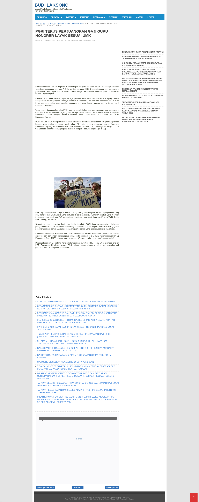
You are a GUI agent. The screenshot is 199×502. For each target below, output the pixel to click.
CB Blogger (94, 499)
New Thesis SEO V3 (72, 499)
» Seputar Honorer (63, 40)
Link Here (125, 497)
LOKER (151, 17)
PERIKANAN (99, 17)
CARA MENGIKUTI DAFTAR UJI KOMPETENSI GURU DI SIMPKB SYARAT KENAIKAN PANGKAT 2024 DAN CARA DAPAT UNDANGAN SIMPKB (77, 307)
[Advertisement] (77, 65)
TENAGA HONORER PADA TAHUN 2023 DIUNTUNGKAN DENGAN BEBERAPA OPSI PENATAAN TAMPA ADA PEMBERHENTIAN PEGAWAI (76, 367)
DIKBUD (71, 17)
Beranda (42, 17)
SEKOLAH (127, 17)
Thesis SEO (114, 499)
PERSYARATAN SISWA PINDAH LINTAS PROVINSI (143, 52)
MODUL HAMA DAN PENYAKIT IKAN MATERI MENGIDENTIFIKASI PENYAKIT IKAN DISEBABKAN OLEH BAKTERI (141, 119)
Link (119, 497)
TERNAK (113, 17)
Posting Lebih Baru (45, 487)
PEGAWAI (56, 17)
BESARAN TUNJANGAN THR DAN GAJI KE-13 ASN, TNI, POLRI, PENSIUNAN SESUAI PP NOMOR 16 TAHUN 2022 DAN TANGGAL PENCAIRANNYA (77, 314)
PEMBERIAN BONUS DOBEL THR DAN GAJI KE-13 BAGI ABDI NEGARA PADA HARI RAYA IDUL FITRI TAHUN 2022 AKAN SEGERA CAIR (76, 321)
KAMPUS (84, 17)
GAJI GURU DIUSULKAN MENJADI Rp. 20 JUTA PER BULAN (65, 362)
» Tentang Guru (76, 40)
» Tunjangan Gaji (89, 40)
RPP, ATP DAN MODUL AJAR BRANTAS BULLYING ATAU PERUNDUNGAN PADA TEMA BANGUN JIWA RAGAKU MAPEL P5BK (141, 72)
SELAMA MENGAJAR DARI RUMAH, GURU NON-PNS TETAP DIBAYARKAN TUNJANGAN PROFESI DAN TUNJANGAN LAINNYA (72, 342)
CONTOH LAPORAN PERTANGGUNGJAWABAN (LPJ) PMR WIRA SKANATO (142, 64)
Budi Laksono (51, 5)
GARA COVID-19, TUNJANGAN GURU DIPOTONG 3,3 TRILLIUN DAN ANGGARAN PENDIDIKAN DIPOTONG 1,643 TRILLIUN (75, 349)
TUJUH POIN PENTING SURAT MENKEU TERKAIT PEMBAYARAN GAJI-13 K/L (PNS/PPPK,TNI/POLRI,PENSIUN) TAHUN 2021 (73, 335)
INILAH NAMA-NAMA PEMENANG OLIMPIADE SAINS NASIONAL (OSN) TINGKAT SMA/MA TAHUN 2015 (141, 111)
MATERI (139, 17)
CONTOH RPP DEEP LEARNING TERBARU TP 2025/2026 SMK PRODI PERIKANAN (76, 302)
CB (1, 501)
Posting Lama (112, 487)
